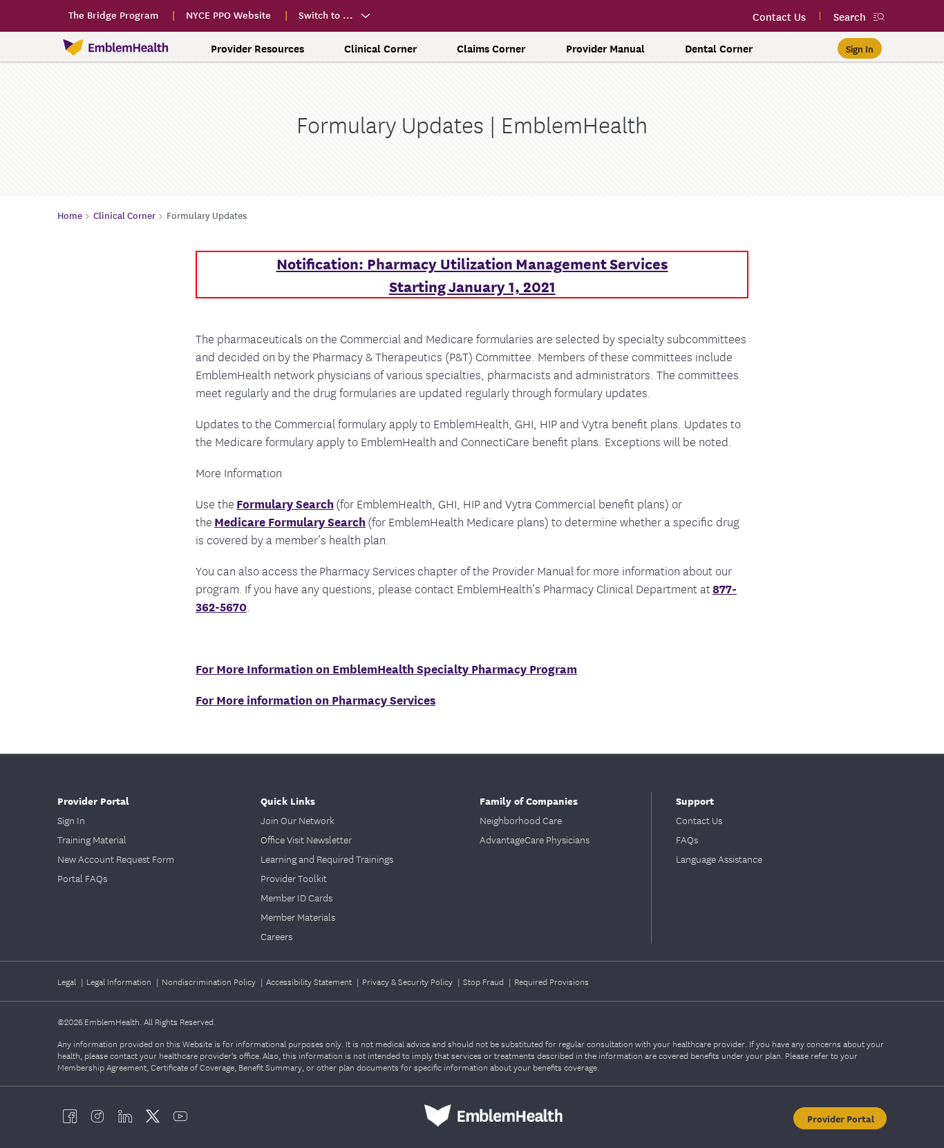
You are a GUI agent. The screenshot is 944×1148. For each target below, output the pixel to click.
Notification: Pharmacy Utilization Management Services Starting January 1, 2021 (472, 274)
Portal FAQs (82, 878)
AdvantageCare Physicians (534, 839)
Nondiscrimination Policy (210, 981)
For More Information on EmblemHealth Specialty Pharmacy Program (386, 668)
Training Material (91, 839)
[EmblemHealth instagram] (97, 1115)
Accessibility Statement (310, 981)
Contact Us (699, 819)
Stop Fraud (484, 981)
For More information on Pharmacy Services (315, 699)
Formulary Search (285, 503)
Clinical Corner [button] (380, 48)
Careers (276, 936)
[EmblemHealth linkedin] (125, 1115)
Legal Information (119, 981)
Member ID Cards (296, 897)
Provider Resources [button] (257, 48)
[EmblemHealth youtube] (180, 1115)
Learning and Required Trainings (327, 858)
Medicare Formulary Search (290, 521)
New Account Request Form (115, 858)
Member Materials (298, 916)
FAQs (687, 839)
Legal (67, 981)
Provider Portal (840, 1118)
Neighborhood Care (521, 819)
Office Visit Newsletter (306, 839)
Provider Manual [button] (605, 48)
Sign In (71, 819)
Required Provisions (551, 981)
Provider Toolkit (294, 878)
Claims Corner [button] (491, 48)
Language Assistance (719, 858)
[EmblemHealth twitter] (152, 1115)
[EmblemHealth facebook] (69, 1115)
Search (849, 16)
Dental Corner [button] (719, 48)
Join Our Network (297, 819)
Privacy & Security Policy (408, 981)
